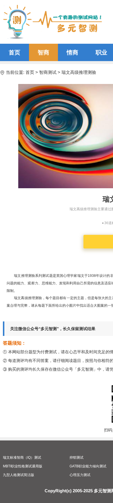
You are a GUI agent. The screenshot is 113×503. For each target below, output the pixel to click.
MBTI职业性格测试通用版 (22, 466)
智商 (43, 52)
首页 (14, 52)
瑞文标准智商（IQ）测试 (22, 458)
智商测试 (48, 72)
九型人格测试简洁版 (18, 475)
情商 (72, 52)
